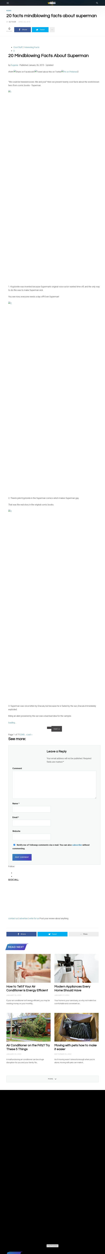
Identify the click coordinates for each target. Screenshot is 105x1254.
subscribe (77, 845)
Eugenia (14, 65)
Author (12, 22)
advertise (23, 918)
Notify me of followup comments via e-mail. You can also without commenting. (51, 847)
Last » (29, 734)
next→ (57, 729)
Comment (17, 768)
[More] (52, 29)
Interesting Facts (31, 47)
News (8, 10)
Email (15, 817)
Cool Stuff (17, 47)
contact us (13, 918)
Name (15, 803)
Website (16, 831)
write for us (34, 918)
